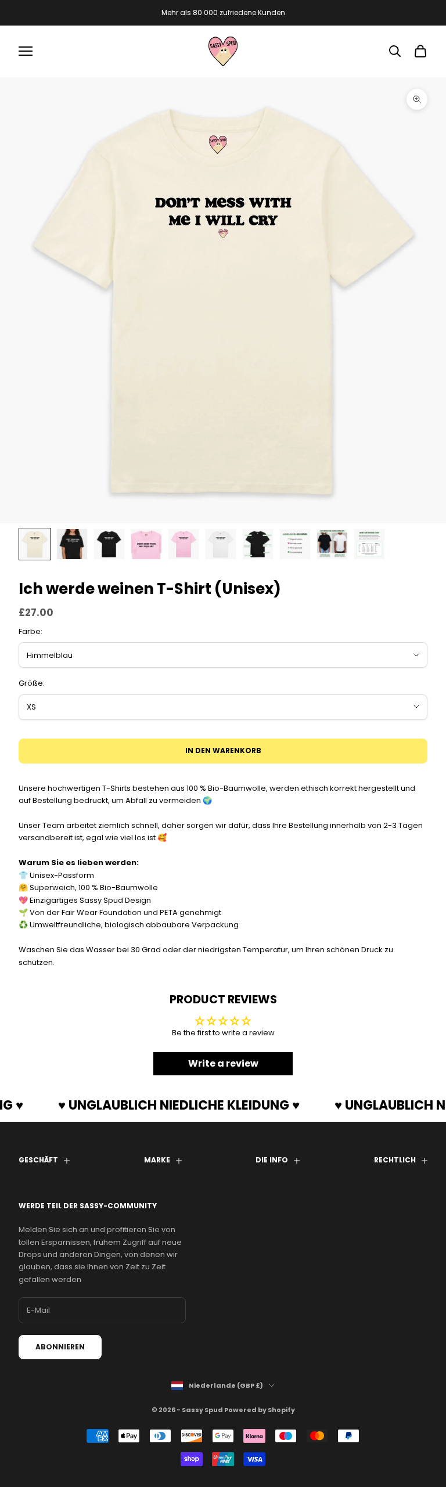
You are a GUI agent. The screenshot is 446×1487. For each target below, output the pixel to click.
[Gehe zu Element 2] (72, 544)
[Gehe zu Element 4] (146, 544)
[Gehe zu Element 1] (35, 544)
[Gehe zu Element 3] (109, 544)
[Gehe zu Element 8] (295, 544)
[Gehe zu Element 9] (332, 544)
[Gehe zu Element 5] (183, 544)
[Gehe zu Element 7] (258, 544)
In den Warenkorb (223, 750)
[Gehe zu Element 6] (220, 544)
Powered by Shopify (259, 1409)
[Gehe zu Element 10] (369, 544)
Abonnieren (60, 1347)
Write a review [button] (223, 1063)
